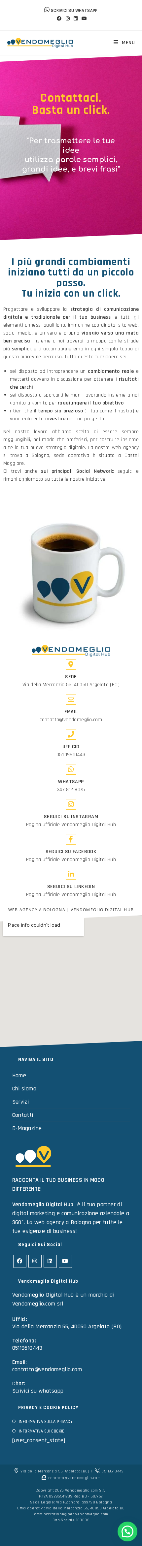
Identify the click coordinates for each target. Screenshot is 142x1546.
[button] (127, 1531)
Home (19, 1075)
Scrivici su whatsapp (38, 1391)
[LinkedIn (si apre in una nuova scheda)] (76, 19)
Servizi (20, 1102)
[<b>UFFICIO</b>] (71, 734)
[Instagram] (35, 1261)
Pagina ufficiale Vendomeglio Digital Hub (71, 824)
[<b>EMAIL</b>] (71, 699)
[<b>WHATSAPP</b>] (71, 769)
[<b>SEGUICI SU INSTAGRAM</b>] (71, 804)
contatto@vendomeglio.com (71, 719)
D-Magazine (27, 1128)
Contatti (22, 1115)
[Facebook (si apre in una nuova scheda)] (59, 19)
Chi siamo (24, 1088)
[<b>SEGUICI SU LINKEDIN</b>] (71, 874)
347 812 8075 (71, 789)
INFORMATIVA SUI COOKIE (41, 1431)
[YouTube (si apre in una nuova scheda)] (83, 19)
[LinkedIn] (50, 1261)
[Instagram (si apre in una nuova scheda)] (68, 19)
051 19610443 (71, 754)
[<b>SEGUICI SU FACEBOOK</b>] (71, 839)
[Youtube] (65, 1261)
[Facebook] (19, 1261)
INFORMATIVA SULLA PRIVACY (46, 1421)
